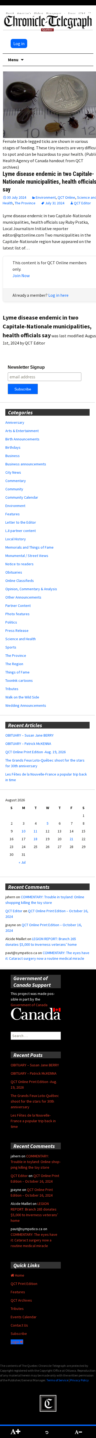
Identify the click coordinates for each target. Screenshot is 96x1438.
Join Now (21, 275)
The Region (14, 663)
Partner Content (18, 605)
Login (15, 1341)
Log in (19, 43)
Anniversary (14, 422)
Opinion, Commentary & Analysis (31, 588)
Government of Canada (29, 1004)
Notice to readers (19, 564)
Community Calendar (21, 497)
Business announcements (25, 464)
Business (12, 455)
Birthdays (13, 447)
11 (35, 831)
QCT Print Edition (24, 1283)
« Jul (22, 862)
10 (23, 831)
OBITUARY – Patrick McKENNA (28, 743)
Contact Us (19, 1325)
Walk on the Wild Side (22, 697)
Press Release (17, 630)
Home (19, 1275)
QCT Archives (21, 1300)
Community (14, 489)
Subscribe (19, 1333)
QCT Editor (82, 203)
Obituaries (13, 572)
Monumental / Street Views (26, 555)
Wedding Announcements (25, 705)
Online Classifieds (19, 580)
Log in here (58, 295)
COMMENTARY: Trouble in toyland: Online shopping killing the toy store (36, 1162)
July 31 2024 (54, 203)
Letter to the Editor (20, 522)
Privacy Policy (79, 1380)
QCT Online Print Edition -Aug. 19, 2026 (35, 751)
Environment (46, 197)
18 (35, 838)
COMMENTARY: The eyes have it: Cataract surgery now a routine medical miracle (34, 1240)
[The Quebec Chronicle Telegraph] (48, 21)
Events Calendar (24, 1316)
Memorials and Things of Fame (29, 547)
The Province (25, 203)
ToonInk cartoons (19, 680)
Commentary (15, 480)
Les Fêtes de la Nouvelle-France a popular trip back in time (33, 1121)
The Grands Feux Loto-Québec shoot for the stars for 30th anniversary (35, 1101)
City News (13, 472)
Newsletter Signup (26, 367)
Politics (11, 622)
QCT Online (66, 197)
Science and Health (20, 638)
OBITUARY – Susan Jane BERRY (29, 735)
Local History (15, 539)
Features (12, 514)
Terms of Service (57, 1380)
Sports (10, 647)
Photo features (17, 613)
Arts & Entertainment (22, 430)
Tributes (11, 688)
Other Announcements (23, 597)
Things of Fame (17, 672)
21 (71, 838)
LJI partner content (20, 530)
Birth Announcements (22, 439)
